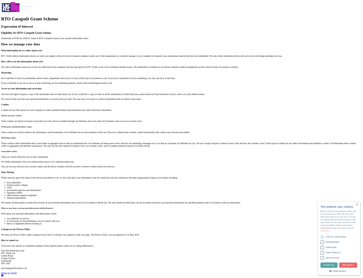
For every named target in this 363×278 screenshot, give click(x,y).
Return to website (9, 273)
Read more (325, 231)
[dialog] (339, 238)
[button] (338, 271)
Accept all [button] (329, 265)
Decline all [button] (348, 265)
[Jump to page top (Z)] (2, 275)
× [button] (357, 205)
